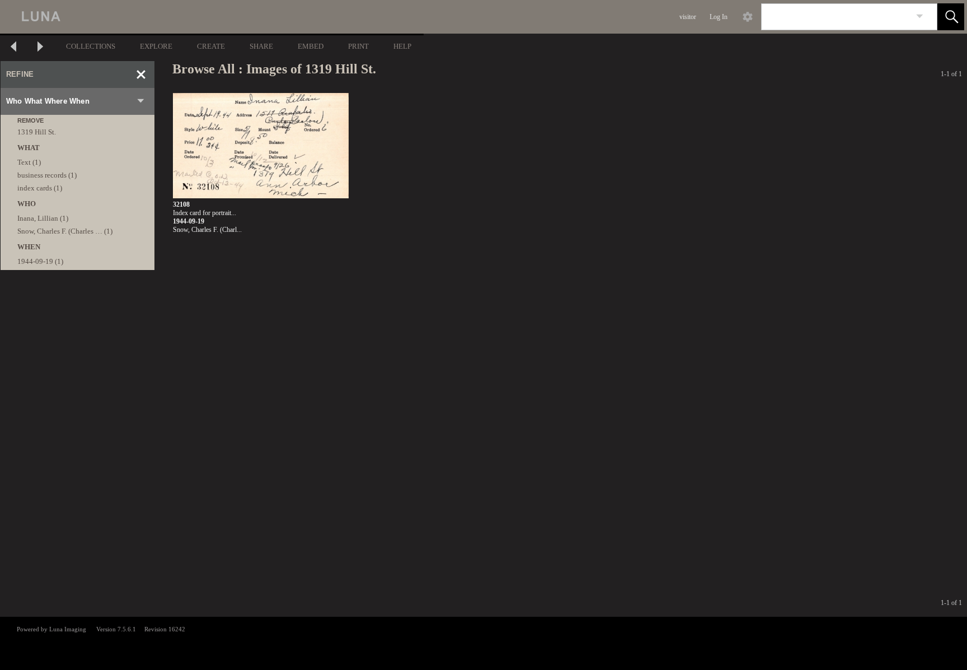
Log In (718, 17)
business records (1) (47, 175)
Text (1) (29, 162)
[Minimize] (141, 74)
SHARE (261, 46)
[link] (920, 16)
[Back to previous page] (13, 48)
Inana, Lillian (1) (42, 218)
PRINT (358, 46)
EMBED (310, 46)
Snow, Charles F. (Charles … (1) (64, 231)
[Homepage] (211, 17)
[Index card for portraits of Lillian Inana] (261, 146)
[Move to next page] (40, 48)
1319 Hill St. (36, 132)
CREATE (211, 46)
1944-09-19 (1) (40, 261)
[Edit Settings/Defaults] (747, 16)
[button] (950, 16)
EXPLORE (156, 46)
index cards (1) (39, 188)
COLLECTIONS (90, 46)
